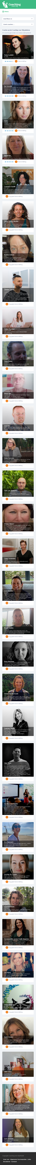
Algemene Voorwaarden (18, 1159)
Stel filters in (7, 19)
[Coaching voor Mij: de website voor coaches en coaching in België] (11, 4)
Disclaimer (6, 1161)
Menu (7, 11)
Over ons (6, 1159)
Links (29, 1159)
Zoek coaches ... (8, 24)
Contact (14, 1161)
